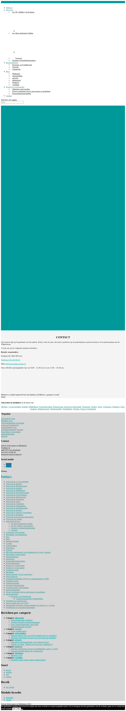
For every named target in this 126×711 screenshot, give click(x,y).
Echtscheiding (11, 546)
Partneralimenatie (7, 434)
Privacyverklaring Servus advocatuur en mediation (31, 91)
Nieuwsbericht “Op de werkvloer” (19, 574)
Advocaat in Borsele (14, 484)
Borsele (4, 407)
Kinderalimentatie (13, 563)
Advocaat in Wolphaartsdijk (17, 508)
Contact (9, 96)
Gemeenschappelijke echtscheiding (29, 599)
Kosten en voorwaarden (15, 87)
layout (8, 670)
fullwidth (9, 698)
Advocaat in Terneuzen (15, 499)
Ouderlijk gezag (12, 581)
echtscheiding (17, 76)
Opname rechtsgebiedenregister (24, 60)
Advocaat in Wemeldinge (16, 506)
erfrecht (15, 78)
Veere (100, 407)
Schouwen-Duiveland (72, 407)
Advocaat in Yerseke (14, 510)
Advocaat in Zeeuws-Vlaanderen (19, 513)
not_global (10, 687)
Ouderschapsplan (12, 583)
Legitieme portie (12, 570)
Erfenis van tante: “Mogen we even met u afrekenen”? (32, 644)
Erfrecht (15, 67)
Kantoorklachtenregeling (21, 94)
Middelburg (33, 407)
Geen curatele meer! (18, 631)
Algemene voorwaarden (21, 89)
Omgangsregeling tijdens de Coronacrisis (27, 651)
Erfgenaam (10, 548)
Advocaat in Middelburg (15, 490)
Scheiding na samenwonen (16, 601)
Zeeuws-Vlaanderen (88, 409)
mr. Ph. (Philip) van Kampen (23, 12)
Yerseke (76, 409)
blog (7, 537)
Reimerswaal (58, 407)
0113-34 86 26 (6, 2)
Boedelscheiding (12, 541)
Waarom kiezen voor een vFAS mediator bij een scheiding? (34, 636)
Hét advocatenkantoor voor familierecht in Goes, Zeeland (28, 552)
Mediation (16, 74)
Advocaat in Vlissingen (15, 504)
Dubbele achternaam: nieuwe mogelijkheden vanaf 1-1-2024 (34, 649)
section (8, 677)
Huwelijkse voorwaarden (11, 432)
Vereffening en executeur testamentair (20, 607)
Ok (14, 709)
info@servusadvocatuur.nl (15, 364)
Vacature (18, 58)
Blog (8, 71)
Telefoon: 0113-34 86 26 (10, 360)
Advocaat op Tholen (14, 519)
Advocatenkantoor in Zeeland (12, 423)
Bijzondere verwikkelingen (16, 535)
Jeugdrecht (16, 69)
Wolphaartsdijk (56, 409)
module (9, 672)
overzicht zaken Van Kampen (17, 588)
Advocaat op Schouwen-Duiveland (19, 517)
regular (8, 700)
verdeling (15, 85)
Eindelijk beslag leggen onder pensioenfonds (28, 660)
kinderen (15, 83)
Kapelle (25, 407)
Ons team (9, 10)
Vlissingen (107, 407)
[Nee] (22, 709)
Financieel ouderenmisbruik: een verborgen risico (30, 642)
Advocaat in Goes (8, 419)
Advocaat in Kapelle (14, 488)
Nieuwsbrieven (12, 577)
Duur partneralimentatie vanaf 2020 (24, 625)
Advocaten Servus (13, 521)
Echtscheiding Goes (8, 427)
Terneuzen (86, 407)
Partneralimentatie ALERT (21, 627)
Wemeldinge (67, 409)
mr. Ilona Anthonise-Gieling (22, 33)
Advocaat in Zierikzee (14, 515)
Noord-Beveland (45, 407)
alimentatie (16, 80)
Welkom (9, 8)
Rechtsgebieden (12, 63)
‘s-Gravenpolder (14, 407)
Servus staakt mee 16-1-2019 (17, 603)
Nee (18, 709)
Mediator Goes (7, 421)
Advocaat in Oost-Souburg (16, 495)
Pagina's (6, 476)
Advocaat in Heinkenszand (16, 486)
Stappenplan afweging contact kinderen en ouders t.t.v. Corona (30, 605)
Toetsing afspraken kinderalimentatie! (25, 622)
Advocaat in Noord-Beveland (17, 493)
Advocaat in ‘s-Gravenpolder (17, 482)
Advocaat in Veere (13, 501)
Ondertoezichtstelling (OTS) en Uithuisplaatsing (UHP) (27, 579)
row (7, 675)
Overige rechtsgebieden (15, 585)
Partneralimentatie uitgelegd (21, 620)
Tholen (94, 407)
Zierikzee (115, 407)
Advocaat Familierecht (10, 425)
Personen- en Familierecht (22, 65)
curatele (18, 629)
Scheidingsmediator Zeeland (12, 430)
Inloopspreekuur (12, 557)
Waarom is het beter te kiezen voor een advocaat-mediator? (33, 638)
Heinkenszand (43, 409)
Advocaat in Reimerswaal (16, 497)
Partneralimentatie (13, 590)
